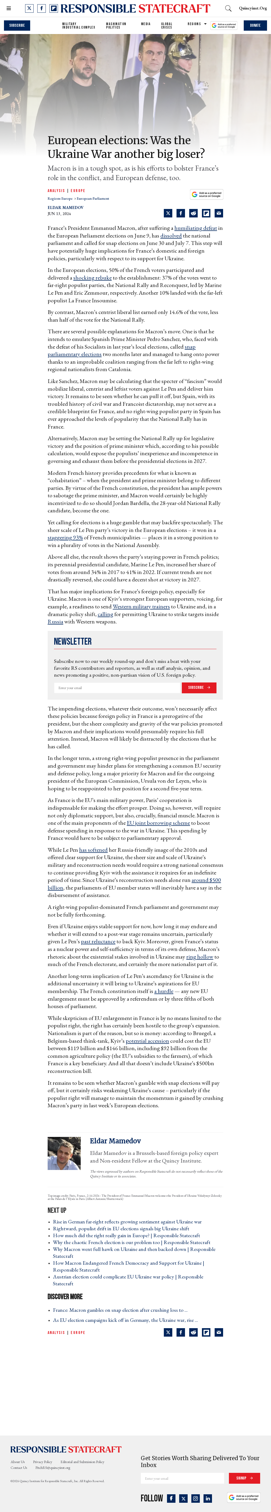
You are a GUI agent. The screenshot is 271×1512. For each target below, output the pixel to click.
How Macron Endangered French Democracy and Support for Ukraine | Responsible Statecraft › (128, 1266)
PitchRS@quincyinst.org (52, 1467)
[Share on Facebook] (181, 213)
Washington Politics (116, 26)
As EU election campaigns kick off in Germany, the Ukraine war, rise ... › (127, 1320)
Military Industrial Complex (78, 26)
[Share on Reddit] (193, 213)
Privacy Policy (42, 1461)
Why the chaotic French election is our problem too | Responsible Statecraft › (133, 1242)
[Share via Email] (219, 213)
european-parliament (93, 198)
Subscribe (17, 25)
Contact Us (19, 1467)
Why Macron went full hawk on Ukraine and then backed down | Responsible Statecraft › (134, 1252)
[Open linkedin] (208, 1498)
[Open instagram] (195, 1498)
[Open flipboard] (53, 8)
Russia (55, 621)
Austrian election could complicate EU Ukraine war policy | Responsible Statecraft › (128, 1280)
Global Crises (166, 26)
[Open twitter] (29, 8)
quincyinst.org (253, 8)
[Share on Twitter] (168, 213)
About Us (18, 1461)
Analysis (56, 190)
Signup (241, 1478)
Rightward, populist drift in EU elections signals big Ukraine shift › (122, 1228)
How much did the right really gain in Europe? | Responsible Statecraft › (128, 1235)
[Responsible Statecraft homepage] (66, 1449)
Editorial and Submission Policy (82, 1461)
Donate (255, 25)
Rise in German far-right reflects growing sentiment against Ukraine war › (129, 1221)
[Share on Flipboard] (206, 213)
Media (146, 24)
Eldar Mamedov (66, 207)
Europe (78, 190)
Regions (194, 24)
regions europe (60, 198)
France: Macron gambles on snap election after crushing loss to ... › (122, 1309)
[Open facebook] (41, 8)
